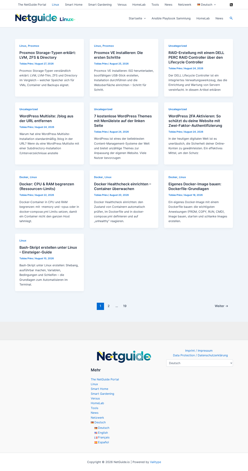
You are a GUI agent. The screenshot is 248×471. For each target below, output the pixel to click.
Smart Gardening (100, 4)
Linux (55, 4)
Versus (122, 4)
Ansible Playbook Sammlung (171, 18)
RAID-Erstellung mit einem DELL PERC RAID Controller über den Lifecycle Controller (196, 57)
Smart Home (73, 4)
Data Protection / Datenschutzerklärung (200, 355)
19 (125, 306)
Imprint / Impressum (199, 350)
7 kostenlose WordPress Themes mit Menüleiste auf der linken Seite (123, 121)
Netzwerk (184, 4)
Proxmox (33, 45)
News (168, 4)
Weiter (221, 306)
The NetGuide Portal (32, 4)
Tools (155, 4)
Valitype (155, 462)
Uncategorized (177, 45)
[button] (214, 4)
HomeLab (139, 4)
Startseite (135, 18)
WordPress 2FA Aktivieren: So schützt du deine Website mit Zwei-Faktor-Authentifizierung (195, 121)
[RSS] (231, 4)
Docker (23, 177)
